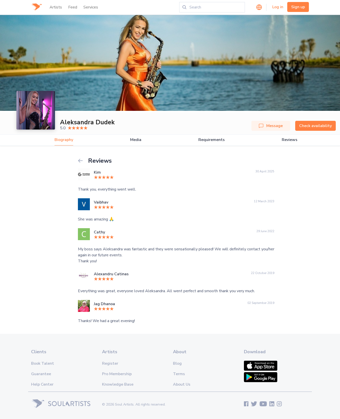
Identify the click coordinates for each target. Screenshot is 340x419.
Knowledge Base (117, 384)
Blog (177, 363)
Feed (72, 7)
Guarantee (41, 373)
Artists (56, 7)
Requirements (211, 139)
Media (135, 139)
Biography (64, 139)
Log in (277, 7)
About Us (181, 384)
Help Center (42, 384)
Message (274, 126)
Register (110, 363)
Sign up (298, 7)
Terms (179, 373)
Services (90, 7)
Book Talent (42, 363)
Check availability (315, 126)
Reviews (289, 139)
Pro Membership (117, 373)
